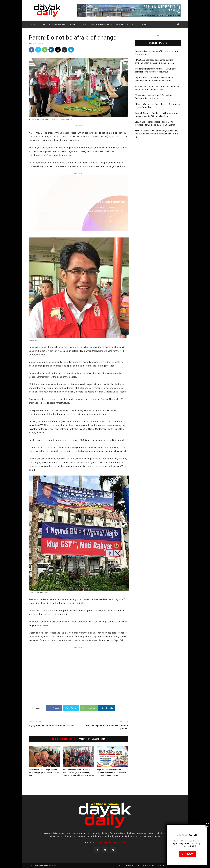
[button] (177, 24)
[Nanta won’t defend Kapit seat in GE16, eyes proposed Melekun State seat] (44, 756)
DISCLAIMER (163, 865)
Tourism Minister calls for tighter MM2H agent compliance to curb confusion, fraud (156, 70)
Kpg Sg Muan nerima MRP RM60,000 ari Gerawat (51, 725)
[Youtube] (113, 850)
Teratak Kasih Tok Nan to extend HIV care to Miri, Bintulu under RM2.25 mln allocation (157, 114)
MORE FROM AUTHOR (92, 739)
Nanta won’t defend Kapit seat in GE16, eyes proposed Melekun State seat (44, 772)
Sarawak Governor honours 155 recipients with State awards (156, 52)
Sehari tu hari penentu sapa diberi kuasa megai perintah (106, 727)
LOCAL (42, 24)
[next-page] (35, 781)
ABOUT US (130, 865)
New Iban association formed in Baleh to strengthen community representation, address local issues (78, 772)
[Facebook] (31, 50)
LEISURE (83, 24)
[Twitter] (38, 50)
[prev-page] (30, 781)
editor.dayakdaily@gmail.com (111, 842)
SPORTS (72, 24)
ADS (144, 24)
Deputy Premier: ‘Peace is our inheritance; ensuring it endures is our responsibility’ (154, 79)
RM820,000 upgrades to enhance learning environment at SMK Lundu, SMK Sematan (154, 61)
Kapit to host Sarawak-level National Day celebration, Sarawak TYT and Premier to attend (111, 772)
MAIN (33, 24)
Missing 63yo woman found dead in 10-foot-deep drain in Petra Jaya (157, 105)
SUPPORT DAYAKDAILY (146, 865)
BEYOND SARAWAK (57, 24)
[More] (119, 708)
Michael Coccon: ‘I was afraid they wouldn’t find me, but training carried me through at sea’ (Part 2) (157, 134)
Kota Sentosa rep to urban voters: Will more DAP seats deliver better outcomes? (157, 88)
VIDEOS (135, 24)
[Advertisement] (78, 670)
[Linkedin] (51, 50)
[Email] (58, 50)
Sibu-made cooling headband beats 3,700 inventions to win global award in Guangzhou (155, 123)
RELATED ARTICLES (63, 739)
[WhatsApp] (45, 50)
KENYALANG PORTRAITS (101, 24)
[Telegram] (71, 50)
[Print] (64, 50)
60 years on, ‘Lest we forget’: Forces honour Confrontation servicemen (155, 96)
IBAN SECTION (122, 24)
